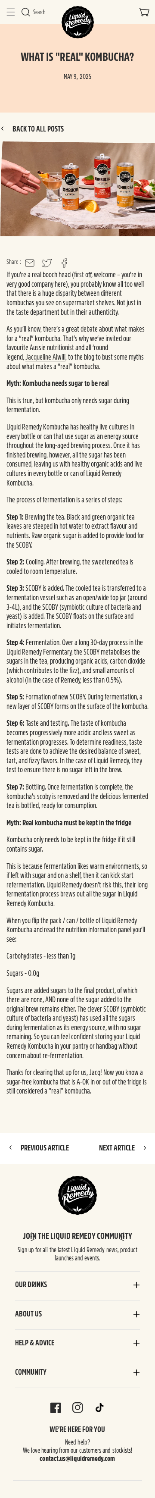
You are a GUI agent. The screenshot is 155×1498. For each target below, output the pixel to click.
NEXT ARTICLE (117, 1148)
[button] (10, 12)
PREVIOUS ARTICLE (44, 1148)
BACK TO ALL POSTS (37, 129)
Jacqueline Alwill (45, 357)
